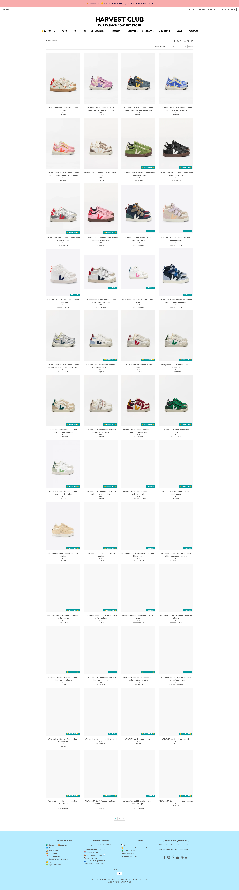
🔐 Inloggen (50, 862)
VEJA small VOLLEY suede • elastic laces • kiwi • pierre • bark (138, 174)
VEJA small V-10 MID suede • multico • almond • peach (176, 239)
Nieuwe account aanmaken (208, 9)
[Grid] (189, 46)
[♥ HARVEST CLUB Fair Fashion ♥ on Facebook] (174, 41)
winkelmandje (229, 9)
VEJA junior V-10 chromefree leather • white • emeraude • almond (176, 554)
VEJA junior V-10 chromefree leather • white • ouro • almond (101, 678)
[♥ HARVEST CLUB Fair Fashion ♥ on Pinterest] (181, 41)
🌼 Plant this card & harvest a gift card (135, 848)
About (179, 31)
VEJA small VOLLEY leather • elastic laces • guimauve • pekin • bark (101, 239)
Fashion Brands (164, 31)
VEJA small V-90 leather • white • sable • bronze (100, 174)
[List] (192, 46)
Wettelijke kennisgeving (101, 879)
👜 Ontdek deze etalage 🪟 (94, 855)
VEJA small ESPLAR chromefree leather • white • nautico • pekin (100, 301)
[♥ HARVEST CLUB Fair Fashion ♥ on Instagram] (178, 41)
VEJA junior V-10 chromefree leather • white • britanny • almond (63, 430)
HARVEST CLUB (125, 882)
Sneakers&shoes (99, 31)
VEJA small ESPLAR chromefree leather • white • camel (63, 616)
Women (65, 31)
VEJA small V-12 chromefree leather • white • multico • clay (63, 492)
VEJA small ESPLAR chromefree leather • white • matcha (100, 616)
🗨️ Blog (124, 845)
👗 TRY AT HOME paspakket (94, 861)
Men (75, 31)
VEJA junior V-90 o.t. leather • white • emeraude (176, 366)
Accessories (117, 31)
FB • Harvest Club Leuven (93, 863)
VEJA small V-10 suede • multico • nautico (176, 801)
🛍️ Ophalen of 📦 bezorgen (57, 845)
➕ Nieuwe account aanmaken (57, 859)
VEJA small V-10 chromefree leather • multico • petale (138, 492)
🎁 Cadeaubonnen (53, 853)
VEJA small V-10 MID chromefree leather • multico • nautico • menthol (176, 301)
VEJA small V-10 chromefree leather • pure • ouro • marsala (138, 430)
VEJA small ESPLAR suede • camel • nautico (101, 554)
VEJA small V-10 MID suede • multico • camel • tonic (63, 802)
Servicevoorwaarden (129, 853)
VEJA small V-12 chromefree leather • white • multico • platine (138, 678)
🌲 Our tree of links (128, 851)
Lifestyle (132, 31)
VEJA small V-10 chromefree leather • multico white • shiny (101, 430)
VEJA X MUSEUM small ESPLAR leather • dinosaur (63, 109)
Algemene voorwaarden (121, 879)
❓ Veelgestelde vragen (55, 856)
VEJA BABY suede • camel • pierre (138, 739)
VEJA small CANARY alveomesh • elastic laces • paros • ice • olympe (176, 109)
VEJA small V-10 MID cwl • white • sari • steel (138, 301)
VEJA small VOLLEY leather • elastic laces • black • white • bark (176, 174)
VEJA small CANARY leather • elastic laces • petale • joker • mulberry (100, 109)
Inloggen (192, 9)
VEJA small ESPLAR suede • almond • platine (63, 554)
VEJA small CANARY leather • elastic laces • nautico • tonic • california (138, 109)
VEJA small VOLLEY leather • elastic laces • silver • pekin (63, 239)
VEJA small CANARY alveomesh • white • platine (176, 616)
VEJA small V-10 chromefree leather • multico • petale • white (101, 492)
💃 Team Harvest (90, 858)
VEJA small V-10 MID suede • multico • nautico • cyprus (138, 239)
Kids (84, 31)
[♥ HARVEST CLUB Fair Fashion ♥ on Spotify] (188, 41)
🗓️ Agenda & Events (91, 852)
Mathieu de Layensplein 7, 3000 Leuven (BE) (175, 849)
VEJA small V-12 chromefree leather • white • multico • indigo (176, 678)
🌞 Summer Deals (49, 31)
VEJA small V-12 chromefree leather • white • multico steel (101, 366)
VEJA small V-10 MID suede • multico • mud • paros (176, 492)
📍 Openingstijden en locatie (94, 849)
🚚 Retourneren (52, 851)
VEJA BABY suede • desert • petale (176, 739)
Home (48, 40)
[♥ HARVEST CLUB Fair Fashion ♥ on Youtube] (185, 41)
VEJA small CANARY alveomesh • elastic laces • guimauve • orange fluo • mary (63, 174)
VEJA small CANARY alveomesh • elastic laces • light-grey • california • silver (63, 366)
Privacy (134, 879)
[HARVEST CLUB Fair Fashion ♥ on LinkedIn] (192, 41)
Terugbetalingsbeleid (129, 856)
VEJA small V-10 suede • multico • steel (101, 739)
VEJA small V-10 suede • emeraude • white (176, 430)
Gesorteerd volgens (160, 46)
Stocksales (192, 31)
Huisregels (143, 879)
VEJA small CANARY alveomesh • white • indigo (138, 616)
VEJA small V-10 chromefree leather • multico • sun (63, 740)
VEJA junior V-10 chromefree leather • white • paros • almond (63, 678)
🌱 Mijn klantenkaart (53, 865)
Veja (63, 113)
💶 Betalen (50, 848)
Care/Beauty (147, 31)
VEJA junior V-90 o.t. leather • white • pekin (138, 366)
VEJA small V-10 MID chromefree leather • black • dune (138, 554)
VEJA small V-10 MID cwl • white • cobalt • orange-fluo (63, 301)
